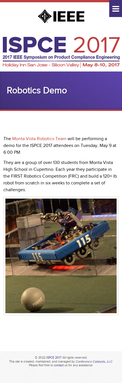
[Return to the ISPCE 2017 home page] (61, 66)
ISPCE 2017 (54, 357)
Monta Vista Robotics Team (39, 138)
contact (59, 365)
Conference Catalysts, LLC (93, 361)
